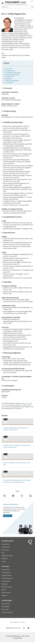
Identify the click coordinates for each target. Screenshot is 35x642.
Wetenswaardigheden (12, 80)
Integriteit (4, 595)
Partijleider (5, 584)
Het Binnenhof (7, 541)
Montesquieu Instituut (20, 4)
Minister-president (7, 587)
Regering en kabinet (7, 555)
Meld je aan (7, 515)
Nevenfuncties (10, 77)
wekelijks (13, 509)
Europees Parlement (7, 612)
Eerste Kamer (5, 550)
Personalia (9, 69)
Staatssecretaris (6, 592)
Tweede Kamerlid (6, 575)
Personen (5, 566)
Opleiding (8, 78)
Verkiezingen (7, 600)
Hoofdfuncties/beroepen (13, 73)
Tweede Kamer (6, 547)
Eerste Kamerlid (6, 572)
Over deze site (14, 622)
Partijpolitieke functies (12, 75)
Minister (4, 590)
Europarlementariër (7, 578)
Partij (3, 553)
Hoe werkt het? (6, 569)
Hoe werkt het (5, 544)
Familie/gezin (10, 82)
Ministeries (5, 558)
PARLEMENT (15, 2)
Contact (22, 622)
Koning (3, 561)
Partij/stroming (10, 71)
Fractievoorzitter (6, 581)
